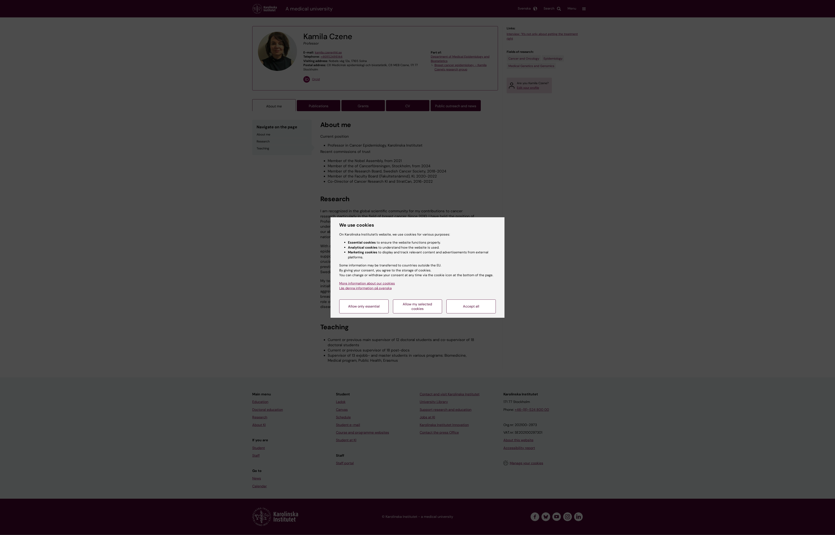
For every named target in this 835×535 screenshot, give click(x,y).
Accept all (471, 306)
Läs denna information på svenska (365, 288)
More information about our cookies (367, 283)
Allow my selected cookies (417, 306)
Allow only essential (364, 306)
